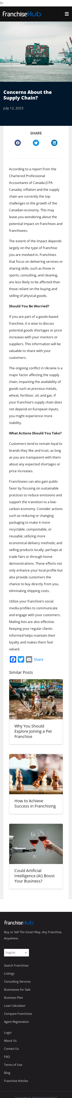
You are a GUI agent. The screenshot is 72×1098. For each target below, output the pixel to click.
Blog (7, 1073)
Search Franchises (16, 965)
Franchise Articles (16, 1081)
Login (8, 1032)
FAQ (7, 1057)
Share (38, 659)
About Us (10, 1040)
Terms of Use (13, 1065)
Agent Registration (16, 1022)
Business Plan (13, 997)
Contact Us (11, 1049)
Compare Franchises (18, 1014)
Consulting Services (17, 981)
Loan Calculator (14, 1006)
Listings (9, 973)
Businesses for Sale (17, 989)
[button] (66, 14)
